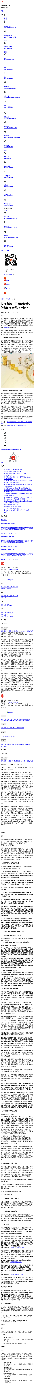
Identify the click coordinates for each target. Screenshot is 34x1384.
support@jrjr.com (13, 569)
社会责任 (4, 588)
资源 (2, 724)
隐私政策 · (17, 631)
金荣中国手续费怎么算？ (12, 504)
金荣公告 (10, 587)
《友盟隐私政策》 (16, 1262)
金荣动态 (15, 587)
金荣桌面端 (15, 744)
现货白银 (9, 605)
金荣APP (3, 612)
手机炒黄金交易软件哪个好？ (13, 471)
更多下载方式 (8, 274)
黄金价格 (6, 327)
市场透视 (10, 596)
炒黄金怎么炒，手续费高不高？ (16, 425)
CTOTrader (10, 616)
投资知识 (4, 596)
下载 (2, 11)
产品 (2, 732)
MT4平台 (9, 614)
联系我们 (9, 588)
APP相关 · (24, 631)
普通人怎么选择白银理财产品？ (14, 469)
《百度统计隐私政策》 (17, 1247)
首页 (2, 299)
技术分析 (15, 596)
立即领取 (3, 629)
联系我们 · (4, 631)
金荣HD (9, 612)
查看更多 (4, 520)
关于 (2, 716)
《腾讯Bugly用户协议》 (17, 1274)
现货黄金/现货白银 (9, 736)
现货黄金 (4, 605)
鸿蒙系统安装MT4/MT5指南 (12, 506)
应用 (2, 740)
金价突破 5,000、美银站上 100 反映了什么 (17, 488)
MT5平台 (4, 616)
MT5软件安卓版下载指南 (12, 508)
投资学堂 (8, 299)
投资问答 (3, 598)
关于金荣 (4, 587)
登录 (2, 250)
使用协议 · (10, 631)
